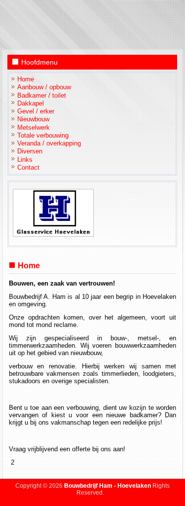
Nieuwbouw (33, 119)
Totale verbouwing (43, 135)
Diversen (29, 151)
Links (25, 159)
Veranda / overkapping (49, 143)
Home (25, 79)
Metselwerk (33, 127)
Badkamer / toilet (41, 95)
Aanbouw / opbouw (44, 87)
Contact (28, 167)
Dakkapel (30, 103)
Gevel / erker (35, 111)
